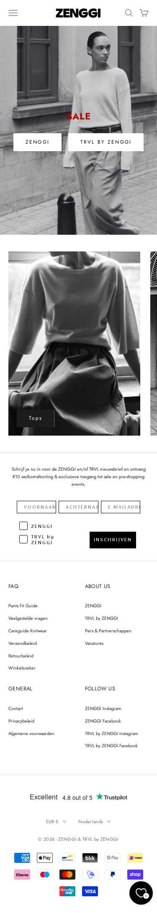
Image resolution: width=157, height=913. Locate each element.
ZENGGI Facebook (103, 721)
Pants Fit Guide (23, 605)
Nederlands (90, 821)
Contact (15, 708)
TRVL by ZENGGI (101, 618)
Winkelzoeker (22, 667)
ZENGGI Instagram (103, 708)
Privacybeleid (21, 721)
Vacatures (94, 643)
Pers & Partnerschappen (108, 630)
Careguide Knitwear (27, 630)
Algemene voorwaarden (31, 733)
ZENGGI (37, 142)
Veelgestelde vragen (28, 618)
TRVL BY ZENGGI (105, 142)
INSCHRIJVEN (113, 540)
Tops (36, 418)
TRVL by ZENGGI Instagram (111, 733)
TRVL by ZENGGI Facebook (111, 745)
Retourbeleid (20, 655)
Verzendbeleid (22, 643)
